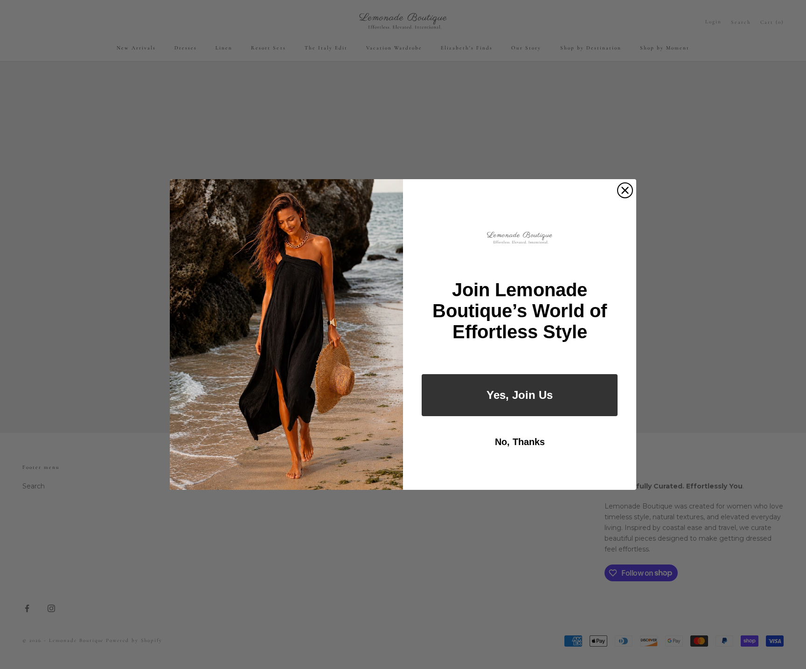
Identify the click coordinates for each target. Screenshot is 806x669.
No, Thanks (520, 442)
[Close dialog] (625, 190)
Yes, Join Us (519, 395)
